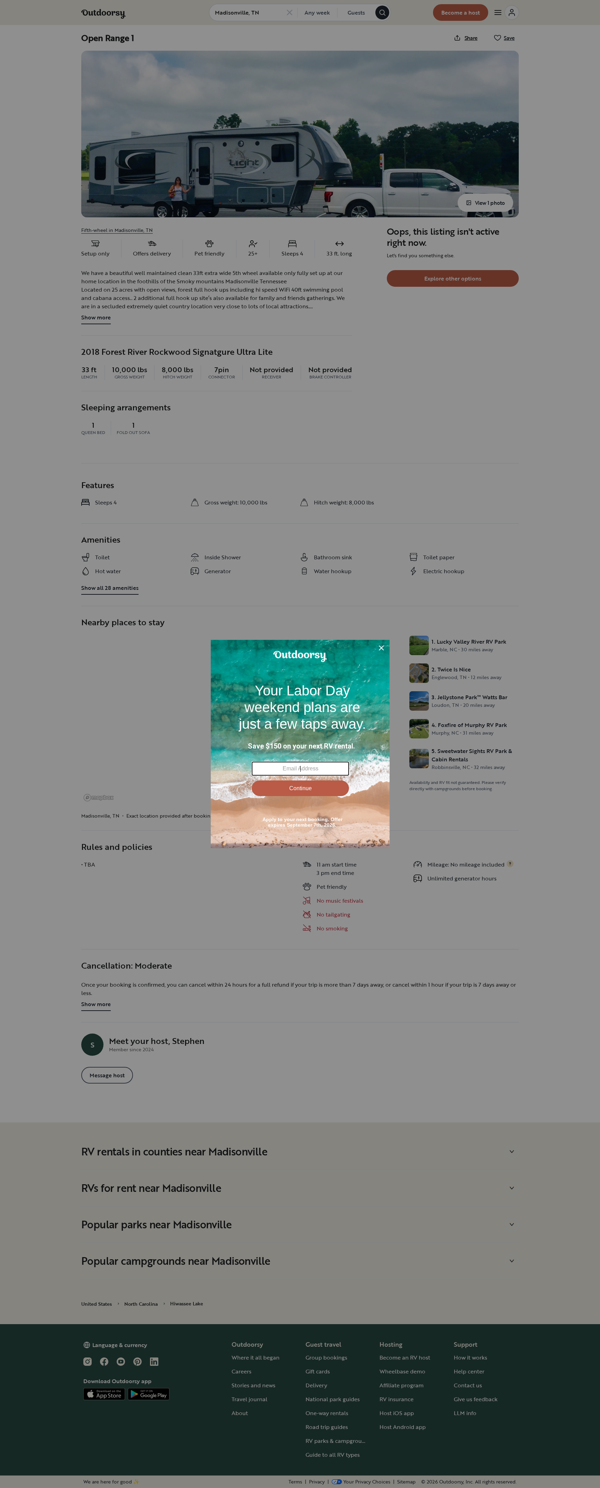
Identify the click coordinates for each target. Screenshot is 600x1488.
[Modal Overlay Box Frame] (300, 744)
